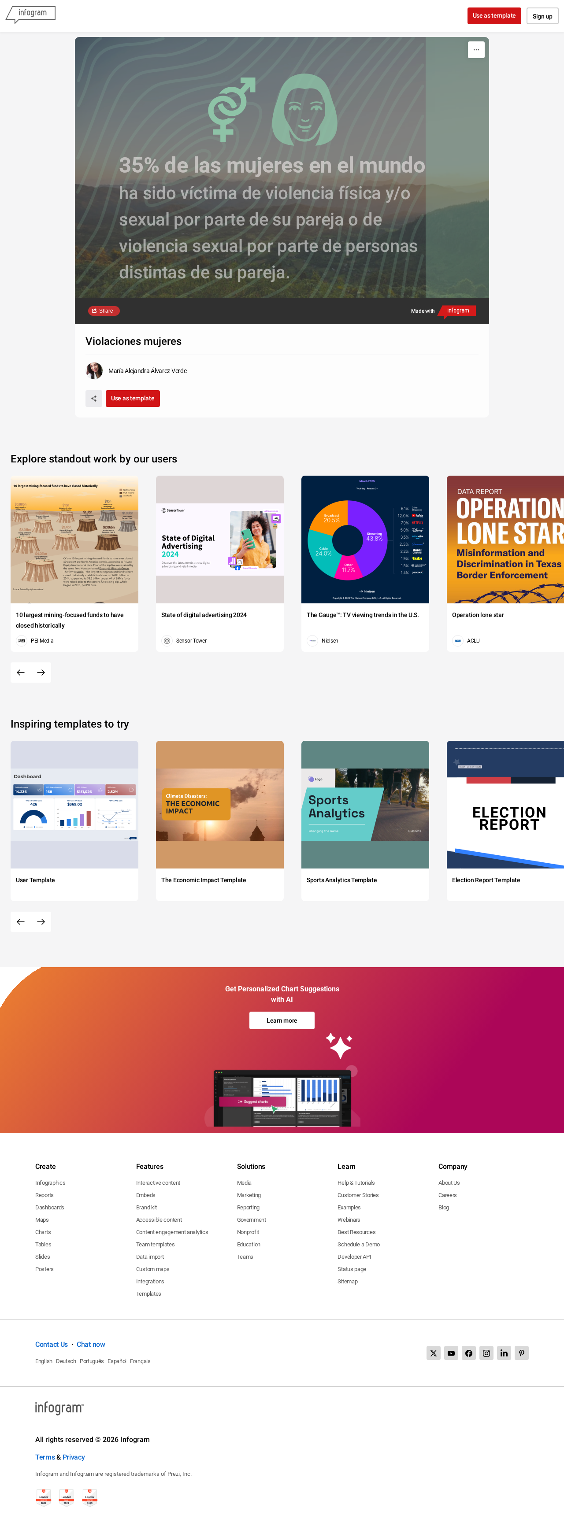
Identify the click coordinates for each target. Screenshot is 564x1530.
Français (140, 1361)
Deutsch (66, 1361)
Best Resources (356, 1232)
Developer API (354, 1256)
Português (92, 1361)
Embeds (146, 1195)
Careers (447, 1195)
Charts (43, 1232)
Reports (44, 1195)
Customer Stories (358, 1195)
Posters (44, 1269)
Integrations (150, 1281)
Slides (42, 1256)
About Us (449, 1182)
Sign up (543, 16)
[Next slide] (41, 672)
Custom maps (153, 1269)
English (43, 1361)
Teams (245, 1256)
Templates (148, 1293)
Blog (443, 1207)
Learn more (282, 1020)
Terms (45, 1457)
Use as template (494, 15)
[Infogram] (30, 16)
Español (117, 1361)
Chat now (91, 1344)
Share (106, 311)
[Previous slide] (20, 672)
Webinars (349, 1219)
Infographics (50, 1182)
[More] (476, 49)
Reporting (248, 1207)
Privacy (74, 1457)
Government (251, 1219)
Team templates (155, 1244)
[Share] (93, 398)
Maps (42, 1219)
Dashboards (49, 1207)
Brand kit (146, 1207)
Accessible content (159, 1219)
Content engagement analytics (172, 1232)
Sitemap (347, 1281)
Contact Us (51, 1344)
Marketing (249, 1195)
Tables (43, 1244)
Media (244, 1182)
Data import (150, 1256)
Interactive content (158, 1182)
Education (248, 1244)
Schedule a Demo (359, 1244)
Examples (349, 1207)
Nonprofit (248, 1232)
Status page (352, 1269)
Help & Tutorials (356, 1182)
